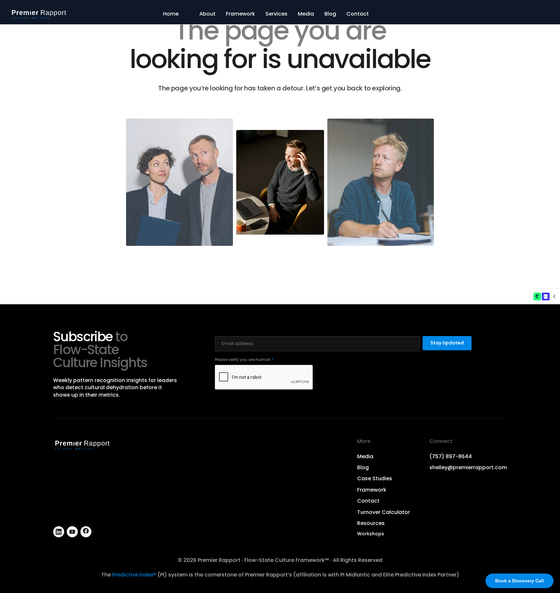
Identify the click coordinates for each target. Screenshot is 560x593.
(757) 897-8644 (450, 456)
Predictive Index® (134, 574)
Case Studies (374, 478)
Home (171, 13)
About (207, 13)
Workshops (370, 534)
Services (276, 13)
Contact (357, 13)
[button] (545, 296)
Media (306, 13)
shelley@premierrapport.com (468, 467)
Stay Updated (447, 343)
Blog (330, 13)
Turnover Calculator (383, 512)
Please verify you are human (244, 359)
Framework (240, 13)
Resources (371, 523)
